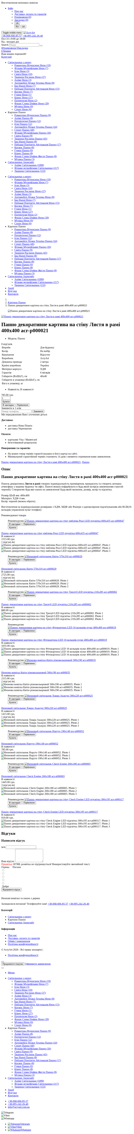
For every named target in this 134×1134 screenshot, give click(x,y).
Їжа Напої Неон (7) (24, 85)
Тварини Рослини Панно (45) (30, 138)
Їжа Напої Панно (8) (25, 141)
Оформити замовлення (37, 963)
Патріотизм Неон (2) (25, 100)
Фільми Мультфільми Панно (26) (32, 132)
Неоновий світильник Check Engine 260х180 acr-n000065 (33, 776)
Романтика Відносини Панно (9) (32, 115)
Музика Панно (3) (24, 159)
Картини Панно (17, 302)
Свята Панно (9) (23, 135)
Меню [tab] (11, 972)
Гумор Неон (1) (22, 94)
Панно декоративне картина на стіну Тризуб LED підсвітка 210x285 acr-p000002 (46, 604)
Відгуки (12, 291)
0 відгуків (6, 344)
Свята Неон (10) (23, 74)
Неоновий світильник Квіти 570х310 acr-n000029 (28, 568)
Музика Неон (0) (23, 106)
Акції (11, 288)
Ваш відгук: (8, 861)
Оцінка (5, 867)
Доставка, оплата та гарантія (30, 14)
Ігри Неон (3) (21, 71)
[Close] (2, 961)
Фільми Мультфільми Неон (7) (31, 68)
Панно (85, 462)
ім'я (3, 847)
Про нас (18, 11)
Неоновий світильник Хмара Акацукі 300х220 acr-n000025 (34, 708)
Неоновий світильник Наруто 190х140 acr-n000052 (29, 743)
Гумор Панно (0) (23, 150)
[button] (6, 51)
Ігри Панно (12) (23, 124)
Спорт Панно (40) (24, 130)
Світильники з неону (19, 62)
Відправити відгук (11, 889)
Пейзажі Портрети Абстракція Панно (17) (37, 144)
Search (4, 44)
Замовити (38, 411)
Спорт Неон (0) (23, 109)
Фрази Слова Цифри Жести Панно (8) (35, 156)
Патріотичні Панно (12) (27, 121)
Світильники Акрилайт (21, 162)
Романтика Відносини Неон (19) (32, 65)
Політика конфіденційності (23, 944)
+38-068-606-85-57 (11, 35)
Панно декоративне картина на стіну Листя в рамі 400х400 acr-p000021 (41, 462)
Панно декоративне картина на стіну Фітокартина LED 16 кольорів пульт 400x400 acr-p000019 (54, 640)
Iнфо (10, 8)
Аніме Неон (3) (22, 80)
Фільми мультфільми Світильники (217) (36, 168)
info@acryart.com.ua (19, 1107)
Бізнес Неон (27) (23, 97)
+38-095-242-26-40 (32, 35)
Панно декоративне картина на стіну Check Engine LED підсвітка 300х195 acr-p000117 (49, 811)
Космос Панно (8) (24, 147)
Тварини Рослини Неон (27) (30, 77)
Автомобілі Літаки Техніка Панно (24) (35, 127)
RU (17, 26)
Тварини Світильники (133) (29, 171)
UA (23, 26)
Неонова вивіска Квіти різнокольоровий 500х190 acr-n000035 (35, 672)
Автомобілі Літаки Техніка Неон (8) (34, 83)
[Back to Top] (2, 967)
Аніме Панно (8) (23, 118)
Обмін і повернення (19, 941)
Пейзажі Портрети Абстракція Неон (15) (36, 88)
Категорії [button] (6, 56)
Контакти (13, 294)
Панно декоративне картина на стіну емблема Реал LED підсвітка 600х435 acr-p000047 (49, 533)
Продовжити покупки (13, 964)
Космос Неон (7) (23, 91)
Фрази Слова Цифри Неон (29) (31, 103)
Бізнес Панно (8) (23, 153)
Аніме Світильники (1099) (29, 165)
